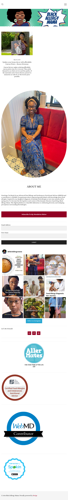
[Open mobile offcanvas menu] (65, 4)
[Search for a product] (2, 4)
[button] (2, 89)
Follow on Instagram (34, 321)
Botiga (35, 495)
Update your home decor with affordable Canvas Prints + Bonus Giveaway (17, 63)
